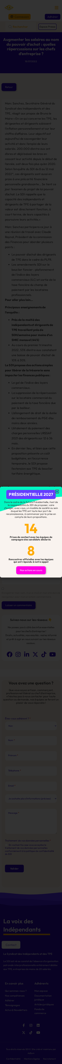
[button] (57, 491)
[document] (31, 532)
